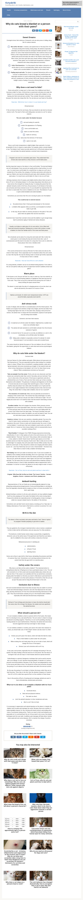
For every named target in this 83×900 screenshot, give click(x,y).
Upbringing (56, 10)
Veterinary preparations (20, 10)
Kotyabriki (10, 2)
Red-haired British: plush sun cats (71, 27)
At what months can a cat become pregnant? (71, 60)
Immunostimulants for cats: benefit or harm (71, 44)
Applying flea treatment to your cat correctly (71, 68)
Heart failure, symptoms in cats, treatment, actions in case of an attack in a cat (71, 78)
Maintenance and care (36, 10)
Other (8, 15)
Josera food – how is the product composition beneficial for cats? (71, 36)
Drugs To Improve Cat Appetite (71, 52)
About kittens (67, 10)
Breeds (48, 10)
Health (9, 10)
